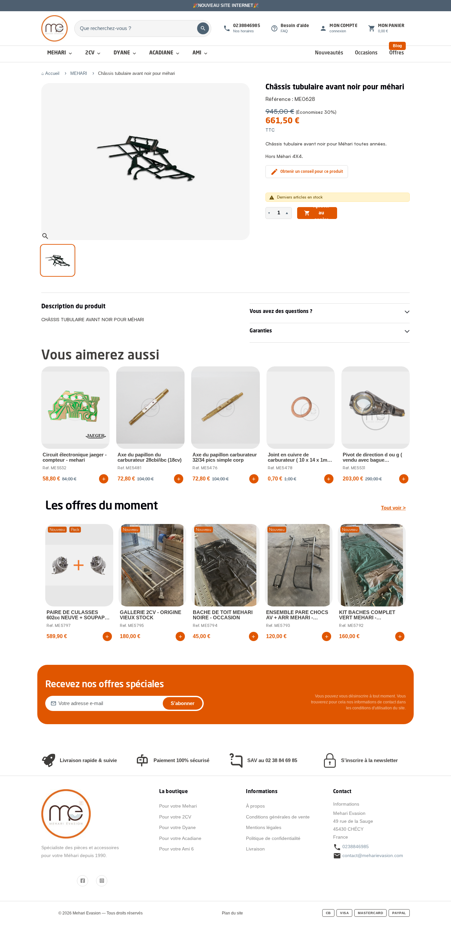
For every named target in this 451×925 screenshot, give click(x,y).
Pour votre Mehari (178, 806)
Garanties (261, 331)
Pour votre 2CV (175, 816)
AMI (200, 53)
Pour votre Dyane (177, 827)
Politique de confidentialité (273, 838)
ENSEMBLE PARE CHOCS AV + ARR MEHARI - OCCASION (297, 615)
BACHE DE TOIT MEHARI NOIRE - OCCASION (223, 615)
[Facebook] (82, 880)
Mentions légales (263, 827)
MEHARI (60, 53)
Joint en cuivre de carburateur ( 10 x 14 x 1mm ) (299, 457)
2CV (93, 53)
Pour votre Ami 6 (176, 848)
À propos (255, 806)
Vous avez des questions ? (281, 311)
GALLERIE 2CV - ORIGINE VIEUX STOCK (150, 615)
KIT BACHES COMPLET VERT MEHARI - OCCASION (367, 615)
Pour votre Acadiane (180, 838)
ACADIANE (165, 53)
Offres (396, 53)
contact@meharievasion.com (372, 855)
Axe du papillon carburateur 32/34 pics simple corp (224, 457)
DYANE (125, 53)
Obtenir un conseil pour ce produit (306, 172)
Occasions (366, 53)
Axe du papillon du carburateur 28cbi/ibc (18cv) (150, 457)
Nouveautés (329, 53)
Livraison (255, 848)
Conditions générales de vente (278, 816)
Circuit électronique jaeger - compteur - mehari (75, 457)
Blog (397, 46)
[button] (270, 213)
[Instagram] (101, 880)
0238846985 (355, 846)
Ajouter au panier (317, 213)
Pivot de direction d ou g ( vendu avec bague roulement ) (372, 457)
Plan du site (232, 913)
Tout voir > (393, 507)
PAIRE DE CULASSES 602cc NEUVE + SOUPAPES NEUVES (79, 615)
